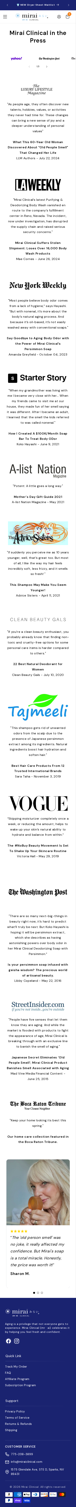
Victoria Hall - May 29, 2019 (38, 851)
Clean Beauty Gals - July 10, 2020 (38, 669)
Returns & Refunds (18, 1424)
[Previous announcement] (7, 5)
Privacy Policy (15, 1411)
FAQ (8, 1373)
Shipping (11, 1430)
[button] (5, 16)
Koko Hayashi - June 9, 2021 (38, 438)
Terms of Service (17, 1418)
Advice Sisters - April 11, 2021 (38, 590)
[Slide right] (46, 66)
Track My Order (16, 1367)
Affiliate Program (17, 1379)
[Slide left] (29, 66)
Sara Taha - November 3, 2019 (38, 771)
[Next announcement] (68, 5)
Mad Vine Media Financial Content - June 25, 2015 (38, 1068)
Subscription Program (20, 1385)
